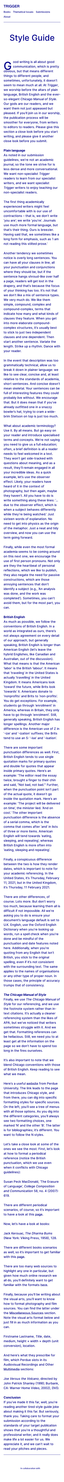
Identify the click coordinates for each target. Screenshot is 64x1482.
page (38, 1214)
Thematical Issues (23, 11)
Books (7, 11)
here (43, 1285)
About (7, 16)
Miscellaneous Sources (26, 1313)
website (32, 1083)
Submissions (43, 11)
